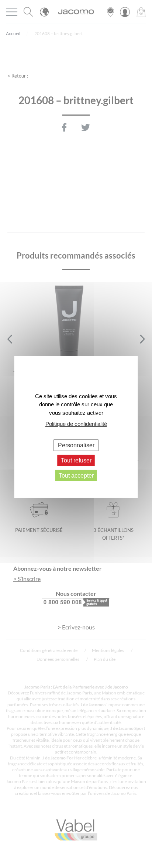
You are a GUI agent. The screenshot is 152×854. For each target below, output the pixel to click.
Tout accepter (76, 475)
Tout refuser (76, 460)
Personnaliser (76, 445)
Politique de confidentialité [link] (76, 424)
